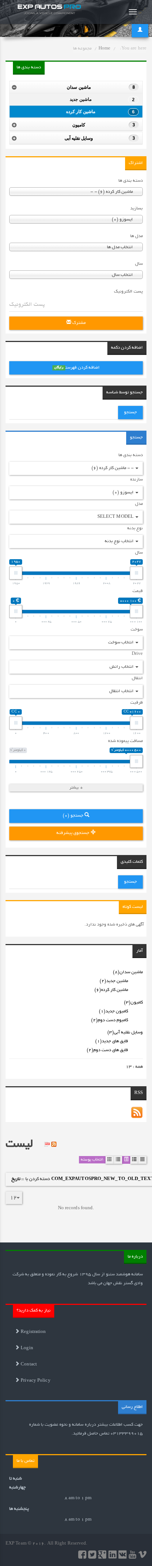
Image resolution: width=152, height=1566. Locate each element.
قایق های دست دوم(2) (107, 1050)
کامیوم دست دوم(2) (109, 1020)
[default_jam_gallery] (110, 1160)
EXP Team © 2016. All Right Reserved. (47, 1543)
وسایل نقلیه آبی (100, 138)
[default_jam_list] (118, 1160)
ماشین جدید (102, 99)
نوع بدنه (135, 528)
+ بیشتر (75, 788)
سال (139, 263)
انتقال (137, 678)
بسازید (136, 208)
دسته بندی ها (130, 180)
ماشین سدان (101, 87)
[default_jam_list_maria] (126, 1160)
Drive (137, 654)
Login (26, 1348)
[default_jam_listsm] (134, 1160)
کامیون (103, 124)
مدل (139, 504)
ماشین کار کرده (100, 111)
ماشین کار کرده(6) (111, 990)
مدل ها (136, 236)
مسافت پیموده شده (125, 741)
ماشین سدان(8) (128, 972)
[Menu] (133, 12)
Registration (33, 1332)
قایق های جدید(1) (111, 1041)
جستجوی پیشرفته (73, 833)
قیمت (137, 591)
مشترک (78, 323)
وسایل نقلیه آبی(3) (125, 1032)
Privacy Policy (35, 1380)
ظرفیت (136, 702)
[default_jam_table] (142, 1160)
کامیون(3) (133, 1002)
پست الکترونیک (128, 291)
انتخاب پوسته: (92, 1160)
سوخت (137, 629)
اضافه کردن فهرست (77, 367)
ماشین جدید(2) (114, 981)
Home (104, 48)
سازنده (136, 479)
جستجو (130, 412)
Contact (28, 1364)
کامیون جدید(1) (113, 1011)
